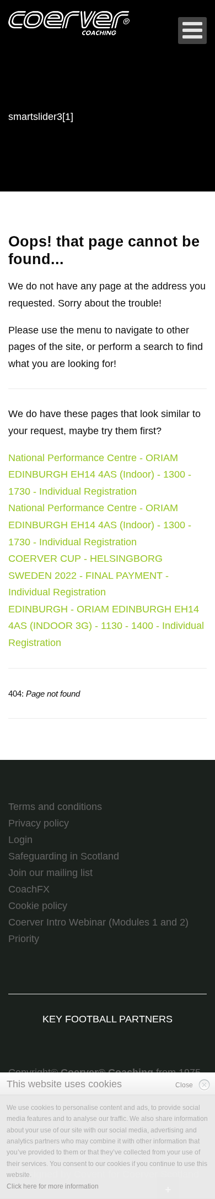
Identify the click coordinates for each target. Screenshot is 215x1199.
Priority (23, 938)
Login (20, 839)
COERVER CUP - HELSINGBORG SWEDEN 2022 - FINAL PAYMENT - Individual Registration (88, 575)
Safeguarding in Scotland (63, 856)
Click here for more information (53, 1186)
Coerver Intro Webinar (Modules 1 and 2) (98, 922)
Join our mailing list (50, 872)
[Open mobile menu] (192, 30)
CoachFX (29, 889)
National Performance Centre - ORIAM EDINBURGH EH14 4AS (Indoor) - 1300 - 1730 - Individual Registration (99, 474)
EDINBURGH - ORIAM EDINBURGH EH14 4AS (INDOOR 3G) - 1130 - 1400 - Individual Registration (106, 626)
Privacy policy (38, 823)
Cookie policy (37, 905)
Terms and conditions (55, 806)
